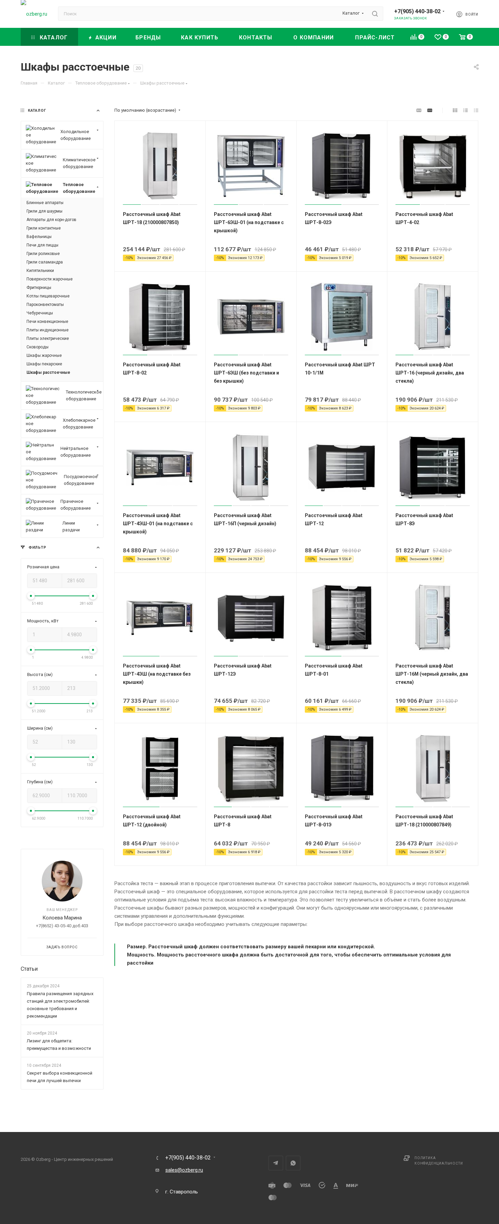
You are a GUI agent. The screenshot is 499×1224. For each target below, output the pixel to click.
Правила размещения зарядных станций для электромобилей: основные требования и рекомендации (60, 1005)
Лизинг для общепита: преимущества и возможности (59, 1044)
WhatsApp (293, 1163)
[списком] (465, 110)
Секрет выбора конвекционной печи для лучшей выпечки (59, 1077)
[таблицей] (476, 110)
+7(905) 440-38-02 (417, 11)
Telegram (276, 1163)
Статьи (29, 969)
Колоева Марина (62, 918)
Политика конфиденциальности (438, 1160)
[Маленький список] (419, 110)
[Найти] (375, 13)
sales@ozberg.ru (184, 1170)
